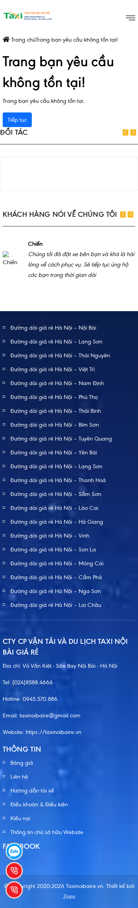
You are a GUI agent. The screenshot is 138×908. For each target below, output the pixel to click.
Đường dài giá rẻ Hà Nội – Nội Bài (53, 327)
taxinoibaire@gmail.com (50, 715)
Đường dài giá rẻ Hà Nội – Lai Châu (55, 604)
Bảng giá (21, 762)
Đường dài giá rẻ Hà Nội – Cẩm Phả (56, 577)
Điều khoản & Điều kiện (39, 804)
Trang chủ (23, 39)
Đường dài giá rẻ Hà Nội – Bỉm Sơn (54, 424)
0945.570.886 (40, 698)
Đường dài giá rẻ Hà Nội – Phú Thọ (54, 397)
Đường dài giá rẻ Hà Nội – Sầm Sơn (55, 494)
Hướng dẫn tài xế (32, 790)
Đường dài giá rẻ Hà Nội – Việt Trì (52, 369)
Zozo (69, 896)
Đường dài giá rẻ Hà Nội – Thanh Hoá (58, 480)
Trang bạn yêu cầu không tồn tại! (77, 39)
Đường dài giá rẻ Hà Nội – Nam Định (57, 383)
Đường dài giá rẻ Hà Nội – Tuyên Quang (61, 438)
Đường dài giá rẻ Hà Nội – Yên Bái (53, 452)
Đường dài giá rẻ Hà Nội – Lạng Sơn (56, 341)
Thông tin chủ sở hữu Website (46, 832)
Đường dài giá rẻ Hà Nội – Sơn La (53, 549)
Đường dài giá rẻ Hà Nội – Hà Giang (56, 521)
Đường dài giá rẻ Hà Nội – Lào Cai (54, 507)
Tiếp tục (17, 119)
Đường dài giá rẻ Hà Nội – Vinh (49, 535)
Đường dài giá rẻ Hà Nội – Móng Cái (57, 563)
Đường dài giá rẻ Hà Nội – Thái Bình (55, 410)
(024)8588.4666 (32, 682)
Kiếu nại (20, 818)
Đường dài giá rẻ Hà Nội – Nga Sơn (55, 591)
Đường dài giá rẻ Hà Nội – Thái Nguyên (60, 355)
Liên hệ (19, 776)
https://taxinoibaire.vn (53, 732)
